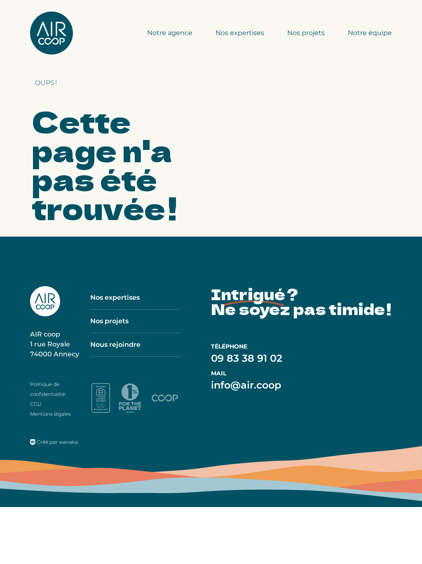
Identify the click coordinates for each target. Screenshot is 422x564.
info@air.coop (246, 385)
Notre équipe (370, 33)
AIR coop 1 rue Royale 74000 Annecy (54, 344)
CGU (36, 404)
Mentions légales (50, 414)
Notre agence (169, 33)
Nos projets (306, 33)
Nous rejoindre (115, 344)
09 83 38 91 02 (246, 358)
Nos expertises (240, 33)
